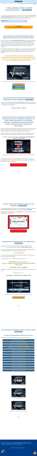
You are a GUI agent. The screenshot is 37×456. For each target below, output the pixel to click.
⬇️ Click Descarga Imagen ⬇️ (18, 84)
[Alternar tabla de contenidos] (25, 21)
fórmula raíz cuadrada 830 (18, 385)
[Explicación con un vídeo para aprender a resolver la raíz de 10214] (18, 146)
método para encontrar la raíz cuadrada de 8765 (18, 411)
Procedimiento (15, 27)
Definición (9, 27)
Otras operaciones (27, 27)
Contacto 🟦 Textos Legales (20, 447)
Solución (21, 27)
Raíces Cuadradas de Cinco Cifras (13, 3)
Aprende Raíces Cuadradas (5, 3)
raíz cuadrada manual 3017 (18, 398)
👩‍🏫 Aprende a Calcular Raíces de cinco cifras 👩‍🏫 (18, 164)
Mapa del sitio (13, 447)
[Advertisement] (18, 184)
